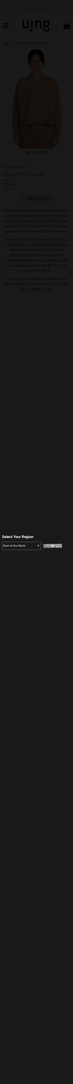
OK (53, 545)
